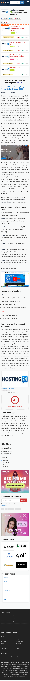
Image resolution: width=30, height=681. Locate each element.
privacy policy (4, 505)
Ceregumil (18, 639)
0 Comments (26, 37)
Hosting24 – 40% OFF (16, 67)
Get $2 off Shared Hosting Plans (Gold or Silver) (17, 28)
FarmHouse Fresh (20, 646)
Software (6, 586)
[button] (4, 19)
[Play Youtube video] (15, 279)
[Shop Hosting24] (4, 12)
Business (6, 577)
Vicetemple (15, 615)
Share (18, 37)
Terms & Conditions (15, 656)
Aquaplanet (18, 636)
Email (22, 37)
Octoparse (3, 641)
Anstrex (15, 624)
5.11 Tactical (4, 646)
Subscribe (23, 500)
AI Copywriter (7, 595)
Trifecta (17, 648)
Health (5, 581)
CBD (5, 599)
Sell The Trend (4, 648)
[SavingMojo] (5, 2)
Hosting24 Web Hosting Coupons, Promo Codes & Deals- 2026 (14, 88)
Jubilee (2, 643)
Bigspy (15, 618)
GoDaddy (15, 621)
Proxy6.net (18, 643)
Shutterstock (4, 636)
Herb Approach (19, 641)
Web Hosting (7, 590)
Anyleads (3, 639)
